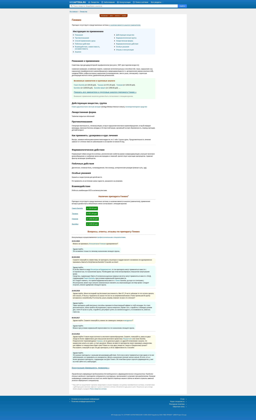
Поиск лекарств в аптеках (98, 389)
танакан (100, 341)
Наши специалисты (177, 401)
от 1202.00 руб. (92, 219)
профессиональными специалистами (111, 237)
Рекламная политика (177, 404)
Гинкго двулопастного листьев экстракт (86, 107)
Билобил (77, 88)
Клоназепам (93, 244)
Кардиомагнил (105, 269)
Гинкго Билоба (79, 85)
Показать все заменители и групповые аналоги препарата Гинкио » (105, 92)
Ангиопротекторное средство (136, 107)
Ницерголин (127, 339)
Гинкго (117, 280)
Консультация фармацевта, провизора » (90, 368)
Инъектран (94, 269)
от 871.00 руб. (92, 214)
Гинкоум (119, 85)
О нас (182, 399)
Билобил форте (100, 88)
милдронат (128, 320)
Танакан (101, 85)
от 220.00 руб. (92, 208)
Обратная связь (179, 406)
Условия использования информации (85, 399)
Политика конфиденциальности (83, 401)
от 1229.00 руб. (92, 224)
